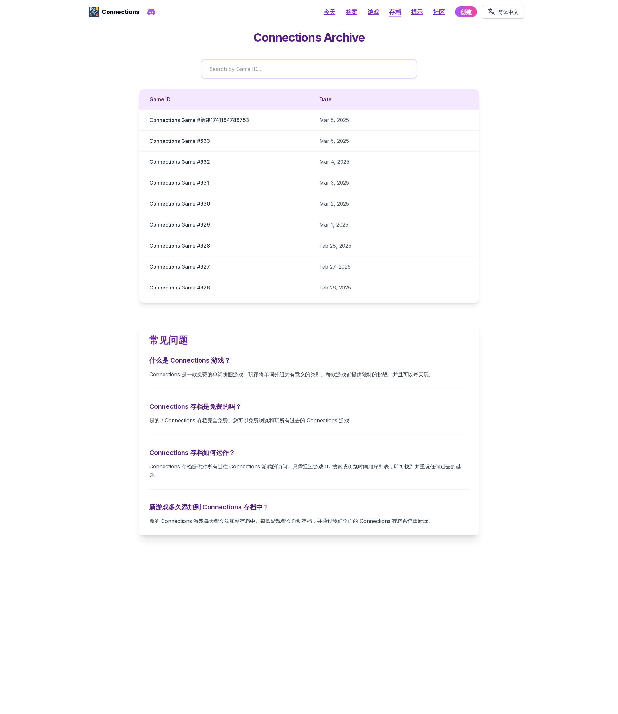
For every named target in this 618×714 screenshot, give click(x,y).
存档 (395, 11)
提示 (417, 11)
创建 (466, 11)
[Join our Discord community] (151, 11)
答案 (351, 11)
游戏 (373, 11)
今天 (329, 11)
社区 (439, 11)
